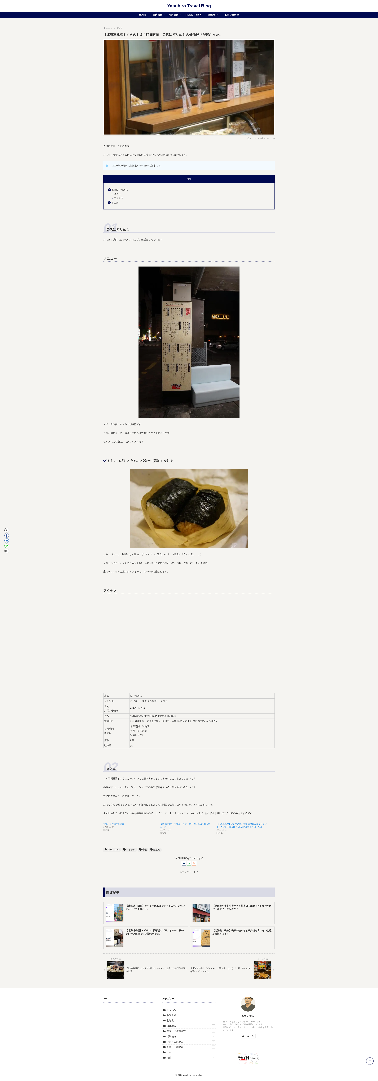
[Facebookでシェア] (6, 535)
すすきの (131, 849)
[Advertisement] (130, 1028)
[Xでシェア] (6, 530)
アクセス (118, 198)
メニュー (118, 194)
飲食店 (156, 849)
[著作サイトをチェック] (184, 863)
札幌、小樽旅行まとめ (113, 824)
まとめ (115, 202)
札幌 (144, 849)
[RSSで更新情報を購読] (194, 863)
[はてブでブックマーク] (6, 540)
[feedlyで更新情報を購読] (189, 863)
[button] (6, 551)
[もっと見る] (213, 1025)
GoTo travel (114, 849)
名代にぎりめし (119, 189)
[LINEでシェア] (6, 546)
